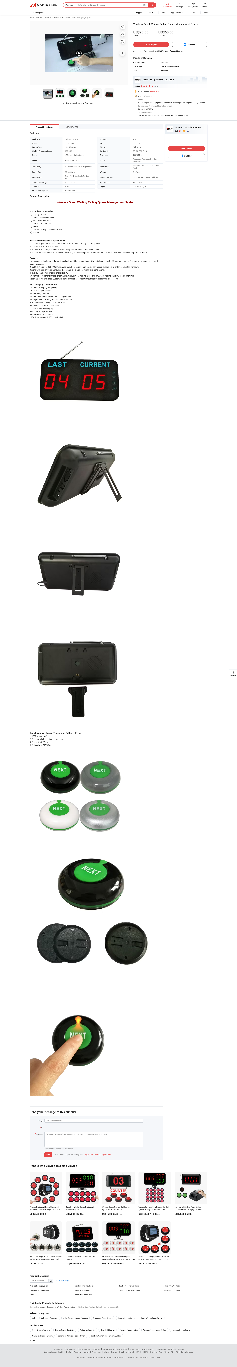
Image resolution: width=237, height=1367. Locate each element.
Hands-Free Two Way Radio (129, 1286)
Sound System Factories (41, 1330)
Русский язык (96, 1352)
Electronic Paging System (181, 1330)
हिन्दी (151, 1352)
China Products (70, 1349)
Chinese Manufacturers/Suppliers (89, 1349)
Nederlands (123, 1352)
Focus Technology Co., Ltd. (102, 1357)
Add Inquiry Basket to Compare (79, 103)
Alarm (32, 1295)
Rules (206, 12)
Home (32, 18)
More (32, 1340)
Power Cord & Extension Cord (129, 1290)
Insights (181, 1349)
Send (48, 1154)
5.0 (176, 131)
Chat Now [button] (191, 44)
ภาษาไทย (159, 1352)
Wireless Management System (154, 1330)
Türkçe (167, 1352)
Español (68, 1352)
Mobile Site (172, 1349)
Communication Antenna (39, 1290)
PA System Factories (87, 1330)
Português (77, 1352)
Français (86, 1352)
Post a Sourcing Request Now (98, 1154)
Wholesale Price (122, 1349)
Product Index (161, 1349)
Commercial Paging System (42, 1336)
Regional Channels (147, 1349)
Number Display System (129, 1330)
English (60, 1352)
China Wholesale (108, 1349)
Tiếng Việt (174, 1352)
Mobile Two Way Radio (171, 1286)
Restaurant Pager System (102, 1318)
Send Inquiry (151, 44)
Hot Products (58, 1349)
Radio (34, 1318)
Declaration (144, 1357)
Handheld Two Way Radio (84, 1286)
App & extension (177, 12)
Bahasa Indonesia (187, 1352)
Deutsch (114, 1352)
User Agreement (132, 1357)
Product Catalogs (64, 1281)
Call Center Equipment (171, 1290)
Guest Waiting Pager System (81, 18)
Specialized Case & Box (83, 1295)
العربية (132, 1352)
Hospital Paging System (127, 1318)
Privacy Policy (155, 1357)
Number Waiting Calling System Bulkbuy (106, 1336)
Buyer (150, 12)
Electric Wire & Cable (81, 1290)
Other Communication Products (75, 1318)
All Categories (38, 12)
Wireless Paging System (62, 18)
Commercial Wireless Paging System (71, 1336)
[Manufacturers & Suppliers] (43, 5)
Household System (107, 1330)
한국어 (138, 1352)
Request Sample (176, 51)
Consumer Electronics (43, 18)
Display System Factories (64, 1330)
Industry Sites (134, 1349)
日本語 (145, 1352)
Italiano (106, 1352)
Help (163, 12)
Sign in (204, 6)
